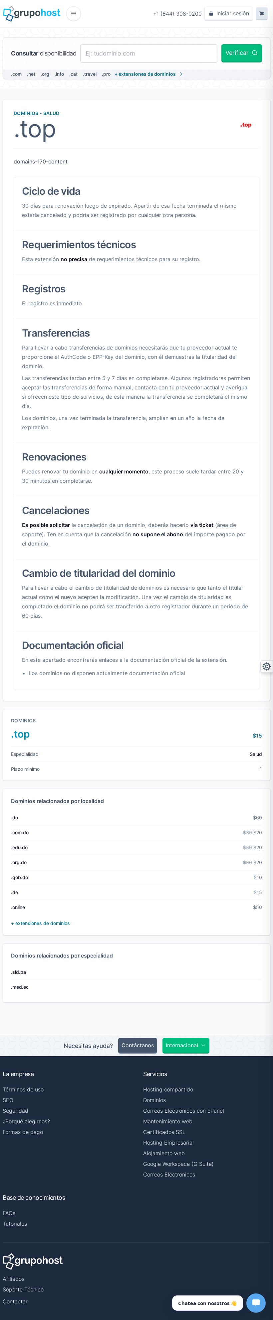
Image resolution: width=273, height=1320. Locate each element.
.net (31, 74)
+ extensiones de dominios (145, 74)
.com (16, 74)
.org (45, 74)
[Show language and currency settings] (266, 666)
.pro (106, 74)
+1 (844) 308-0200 (177, 13)
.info (59, 74)
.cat (73, 74)
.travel (90, 74)
